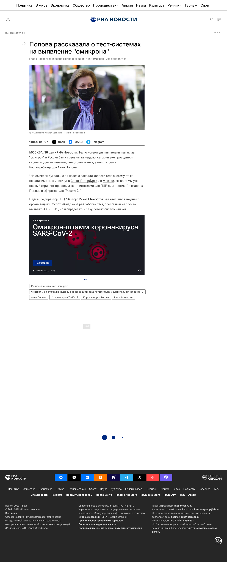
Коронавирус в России (96, 297)
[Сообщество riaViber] (166, 477)
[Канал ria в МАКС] (61, 477)
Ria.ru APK (170, 494)
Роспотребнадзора (43, 167)
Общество (29, 489)
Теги (216, 489)
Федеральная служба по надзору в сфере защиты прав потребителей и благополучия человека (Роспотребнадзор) (88, 291)
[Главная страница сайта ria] (113, 19)
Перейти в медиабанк (74, 133)
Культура (116, 489)
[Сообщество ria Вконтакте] (87, 477)
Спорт (92, 489)
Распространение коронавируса (49, 286)
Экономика (45, 489)
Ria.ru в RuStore (150, 494)
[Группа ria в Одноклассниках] (100, 477)
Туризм (164, 489)
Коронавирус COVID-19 (64, 297)
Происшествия (77, 489)
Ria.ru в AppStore (126, 494)
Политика (13, 489)
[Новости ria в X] (139, 477)
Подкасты (189, 489)
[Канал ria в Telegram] (126, 477)
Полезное (204, 489)
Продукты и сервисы (79, 494)
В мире (60, 489)
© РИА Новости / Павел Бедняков (45, 133)
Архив (192, 494)
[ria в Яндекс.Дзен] (74, 477)
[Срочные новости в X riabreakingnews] (152, 477)
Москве (108, 181)
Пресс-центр (104, 494)
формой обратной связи (184, 516)
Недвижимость (134, 489)
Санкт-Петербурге (84, 181)
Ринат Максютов (91, 199)
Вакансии (11, 513)
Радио (176, 489)
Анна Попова (67, 167)
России (53, 157)
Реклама (57, 494)
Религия (152, 489)
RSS (182, 494)
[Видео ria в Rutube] (113, 477)
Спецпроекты (39, 494)
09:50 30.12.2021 (15, 33)
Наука (103, 489)
